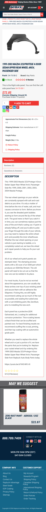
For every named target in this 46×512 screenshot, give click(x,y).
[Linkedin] (14, 107)
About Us (6, 473)
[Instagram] (7, 110)
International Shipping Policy (32, 488)
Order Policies (29, 495)
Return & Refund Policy (33, 492)
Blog (5, 476)
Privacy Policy (8, 492)
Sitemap (6, 495)
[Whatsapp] (4, 110)
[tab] (23, 160)
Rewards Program (31, 476)
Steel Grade (7, 485)
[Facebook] (4, 107)
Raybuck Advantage (11, 482)
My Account (32, 8)
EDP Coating (8, 489)
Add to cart (23, 103)
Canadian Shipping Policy (31, 483)
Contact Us (7, 479)
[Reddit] (10, 107)
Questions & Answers (13, 171)
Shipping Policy (30, 479)
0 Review (30, 80)
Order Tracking (30, 499)
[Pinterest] (17, 107)
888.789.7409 (11, 438)
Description (9, 160)
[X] (7, 107)
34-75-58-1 (19, 88)
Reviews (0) (9, 165)
